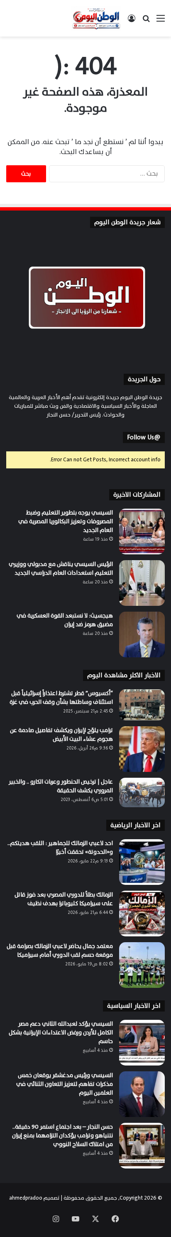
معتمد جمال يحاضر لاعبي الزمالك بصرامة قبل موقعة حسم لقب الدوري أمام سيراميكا (60, 950)
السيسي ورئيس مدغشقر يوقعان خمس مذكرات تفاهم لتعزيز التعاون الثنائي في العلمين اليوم (64, 1083)
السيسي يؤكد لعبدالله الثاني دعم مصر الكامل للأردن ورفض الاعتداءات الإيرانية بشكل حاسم (61, 1032)
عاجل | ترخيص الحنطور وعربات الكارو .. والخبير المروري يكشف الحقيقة (61, 786)
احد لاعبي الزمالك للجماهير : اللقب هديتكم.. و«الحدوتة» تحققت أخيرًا (60, 847)
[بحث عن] (146, 21)
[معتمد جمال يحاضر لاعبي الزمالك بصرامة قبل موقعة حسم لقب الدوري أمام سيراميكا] (142, 965)
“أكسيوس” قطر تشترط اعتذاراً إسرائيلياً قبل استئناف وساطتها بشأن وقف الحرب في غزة (61, 697)
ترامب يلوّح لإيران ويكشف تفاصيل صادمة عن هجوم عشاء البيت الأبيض (61, 734)
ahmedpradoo (25, 1198)
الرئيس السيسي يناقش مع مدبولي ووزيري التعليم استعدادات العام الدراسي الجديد (61, 568)
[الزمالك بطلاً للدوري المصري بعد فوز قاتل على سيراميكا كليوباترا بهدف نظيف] (142, 913)
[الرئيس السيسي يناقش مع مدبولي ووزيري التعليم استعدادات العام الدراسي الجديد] (142, 583)
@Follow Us (144, 437)
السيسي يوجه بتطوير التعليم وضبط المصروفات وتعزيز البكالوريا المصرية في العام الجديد (65, 521)
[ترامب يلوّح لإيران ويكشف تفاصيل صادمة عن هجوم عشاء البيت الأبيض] (142, 749)
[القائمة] (160, 21)
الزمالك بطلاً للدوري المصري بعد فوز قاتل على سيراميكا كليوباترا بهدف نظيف (64, 899)
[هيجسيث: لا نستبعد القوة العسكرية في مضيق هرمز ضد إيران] (142, 634)
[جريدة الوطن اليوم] (96, 18)
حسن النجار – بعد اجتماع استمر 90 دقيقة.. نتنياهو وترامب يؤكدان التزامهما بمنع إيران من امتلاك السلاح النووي (62, 1135)
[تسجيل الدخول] (131, 21)
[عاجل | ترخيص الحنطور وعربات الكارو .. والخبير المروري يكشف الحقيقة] (142, 792)
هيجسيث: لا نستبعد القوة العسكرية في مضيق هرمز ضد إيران (65, 620)
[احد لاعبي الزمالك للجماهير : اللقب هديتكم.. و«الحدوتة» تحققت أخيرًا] (142, 862)
